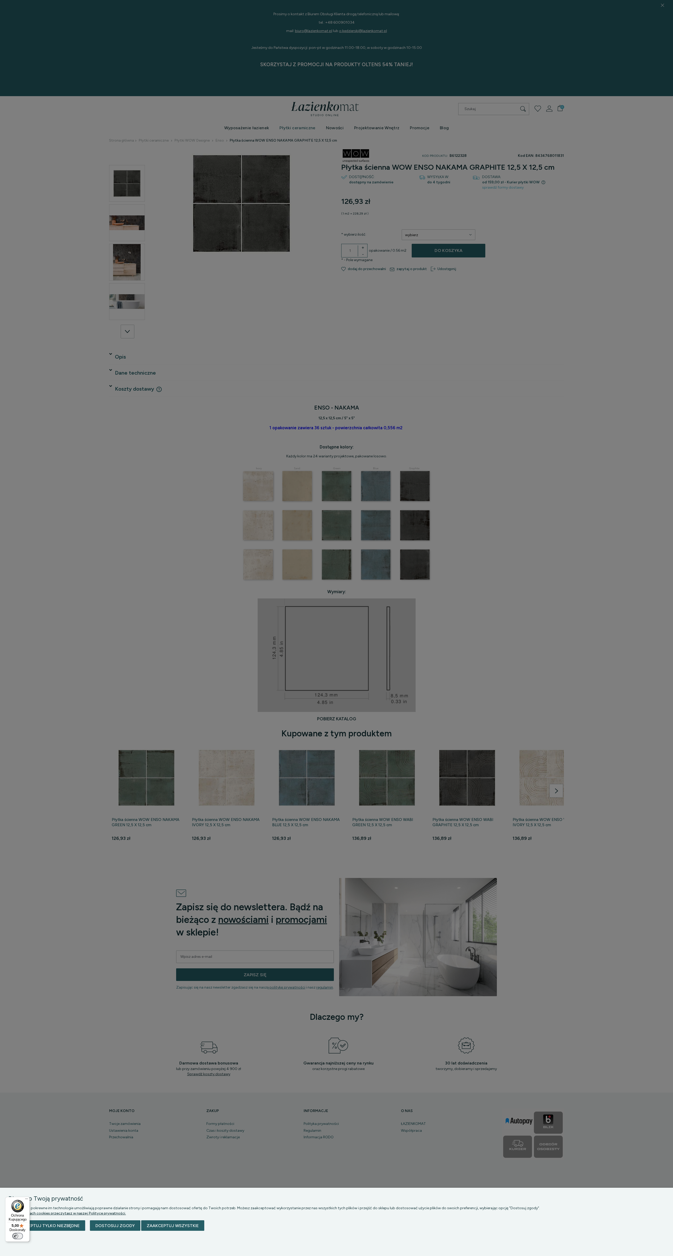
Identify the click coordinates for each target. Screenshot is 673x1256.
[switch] (17, 1236)
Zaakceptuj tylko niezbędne (47, 1225)
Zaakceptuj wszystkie (173, 1225)
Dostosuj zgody (115, 1225)
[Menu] (26, 1200)
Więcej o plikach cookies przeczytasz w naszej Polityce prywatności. (67, 1213)
